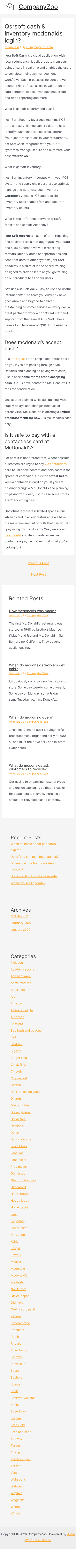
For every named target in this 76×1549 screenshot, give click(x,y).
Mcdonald (12, 47)
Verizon (16, 1466)
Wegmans (18, 1500)
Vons (14, 1472)
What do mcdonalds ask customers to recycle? (29, 767)
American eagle (22, 1010)
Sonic (15, 1405)
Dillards (16, 1098)
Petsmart (17, 1330)
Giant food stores (23, 1180)
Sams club (18, 1364)
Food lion (17, 1153)
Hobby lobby (20, 1200)
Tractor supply (21, 1459)
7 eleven (17, 962)
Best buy (17, 1044)
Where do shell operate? (28, 883)
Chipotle (17, 1071)
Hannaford (18, 1187)
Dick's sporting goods (26, 1092)
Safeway (17, 1357)
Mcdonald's (19, 1275)
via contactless (56, 464)
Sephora (17, 1377)
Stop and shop (21, 1432)
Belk (14, 1037)
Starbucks (18, 1425)
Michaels (17, 1282)
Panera (16, 1316)
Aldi (13, 996)
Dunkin (15, 1133)
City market (19, 1078)
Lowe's (16, 1255)
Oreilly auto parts (23, 1309)
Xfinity (15, 1513)
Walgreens (18, 1479)
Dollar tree (18, 1119)
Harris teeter (20, 1194)
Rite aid (16, 1343)
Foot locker (19, 1160)
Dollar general (21, 1112)
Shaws (15, 1384)
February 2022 (21, 923)
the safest (18, 359)
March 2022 (19, 916)
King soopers (20, 1235)
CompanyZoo (38, 7)
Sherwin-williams (23, 1398)
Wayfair (16, 1493)
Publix (15, 1337)
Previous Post (38, 563)
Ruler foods (19, 1350)
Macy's (16, 1262)
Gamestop (18, 1173)
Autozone (17, 1017)
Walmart (17, 1486)
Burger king (19, 1058)
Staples (16, 1418)
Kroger (15, 1248)
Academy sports (22, 969)
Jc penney (18, 1221)
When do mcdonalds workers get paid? (37, 667)
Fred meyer (19, 1166)
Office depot (20, 1296)
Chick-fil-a (18, 1064)
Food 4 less (19, 1146)
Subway (16, 1439)
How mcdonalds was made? (32, 611)
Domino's (17, 1126)
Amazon (16, 1003)
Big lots (16, 1051)
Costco (16, 1085)
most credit (13, 535)
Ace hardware (21, 976)
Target (15, 1445)
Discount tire (20, 1105)
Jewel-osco (19, 1228)
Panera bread (20, 1323)
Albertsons (18, 990)
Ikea (14, 1214)
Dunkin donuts (21, 1139)
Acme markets (21, 983)
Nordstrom (18, 1289)
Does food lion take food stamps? (34, 857)
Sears (15, 1370)
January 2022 (20, 930)
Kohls (14, 1241)
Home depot (19, 1207)
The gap (16, 1452)
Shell (14, 1391)
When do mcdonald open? (31, 717)
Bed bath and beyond (26, 1030)
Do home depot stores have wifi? (34, 876)
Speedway (18, 1411)
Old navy (17, 1302)
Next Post (38, 574)
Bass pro (17, 1024)
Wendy (16, 1507)
